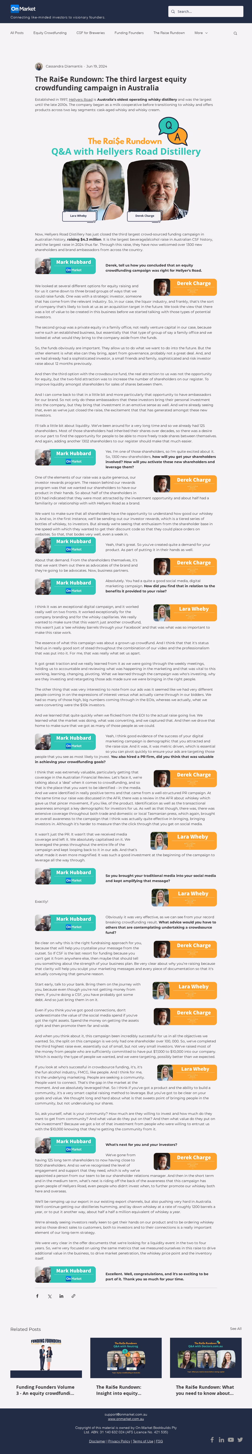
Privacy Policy (119, 1441)
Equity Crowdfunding (50, 33)
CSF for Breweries (91, 33)
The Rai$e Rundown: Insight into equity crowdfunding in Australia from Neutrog (125, 1390)
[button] (235, 33)
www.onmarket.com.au (126, 1419)
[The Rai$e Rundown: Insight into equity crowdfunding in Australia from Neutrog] (126, 1358)
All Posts (17, 33)
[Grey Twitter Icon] (240, 1439)
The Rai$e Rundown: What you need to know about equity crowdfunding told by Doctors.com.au (205, 1390)
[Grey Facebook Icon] (212, 1439)
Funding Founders (129, 33)
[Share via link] (73, 1296)
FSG (159, 1441)
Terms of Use (143, 1441)
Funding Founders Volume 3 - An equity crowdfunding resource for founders (46, 1390)
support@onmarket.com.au (126, 1414)
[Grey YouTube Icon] (231, 1439)
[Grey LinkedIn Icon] (221, 1439)
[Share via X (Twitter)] (49, 1296)
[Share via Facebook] (37, 1296)
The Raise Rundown (169, 33)
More (199, 33)
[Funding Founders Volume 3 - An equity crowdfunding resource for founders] (46, 1358)
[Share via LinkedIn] (61, 1296)
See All (236, 1328)
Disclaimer (97, 1441)
